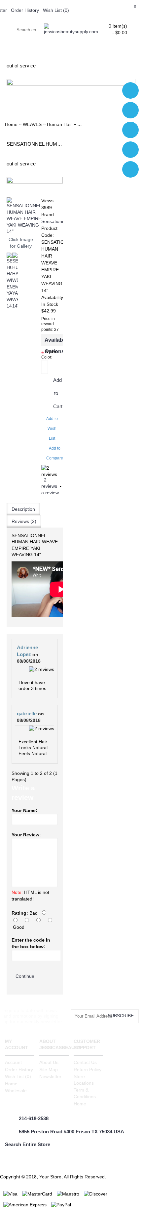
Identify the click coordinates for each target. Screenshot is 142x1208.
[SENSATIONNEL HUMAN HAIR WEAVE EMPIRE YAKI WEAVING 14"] (24, 216)
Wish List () (18, 1076)
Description (23, 509)
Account (13, 1062)
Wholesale (16, 1090)
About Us (48, 1062)
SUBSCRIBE (121, 1015)
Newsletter (50, 1076)
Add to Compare (54, 453)
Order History (19, 1069)
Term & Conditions (85, 1093)
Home (11, 1083)
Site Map (48, 1069)
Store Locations (84, 1080)
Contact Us (85, 1062)
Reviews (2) (24, 521)
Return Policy (87, 1069)
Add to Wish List (52, 428)
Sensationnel (54, 221)
